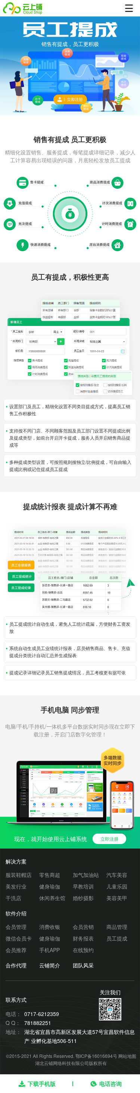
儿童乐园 (116, 886)
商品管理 (116, 926)
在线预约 (83, 950)
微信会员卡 (19, 938)
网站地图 (127, 1056)
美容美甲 (116, 898)
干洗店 (13, 898)
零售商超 (49, 874)
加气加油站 (86, 874)
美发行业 (16, 886)
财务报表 (83, 938)
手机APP (49, 950)
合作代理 (16, 965)
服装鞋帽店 (19, 874)
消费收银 (49, 926)
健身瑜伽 (49, 886)
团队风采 (83, 965)
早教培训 (83, 886)
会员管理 (16, 926)
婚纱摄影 (83, 898)
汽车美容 (116, 874)
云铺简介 (49, 965)
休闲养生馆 (52, 898)
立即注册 (109, 838)
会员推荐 (16, 950)
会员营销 (83, 926)
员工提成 (116, 938)
